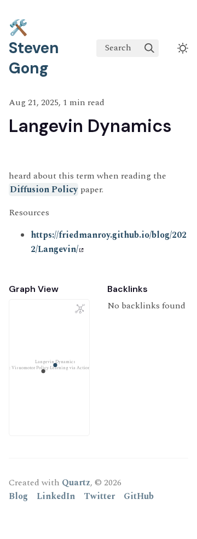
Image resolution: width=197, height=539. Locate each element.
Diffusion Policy (44, 189)
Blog (18, 496)
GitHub (139, 496)
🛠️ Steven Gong (34, 48)
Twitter (99, 496)
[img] (149, 48)
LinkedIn (56, 496)
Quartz (76, 482)
